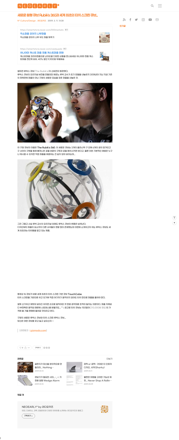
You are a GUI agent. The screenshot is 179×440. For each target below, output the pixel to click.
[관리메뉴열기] (174, 217)
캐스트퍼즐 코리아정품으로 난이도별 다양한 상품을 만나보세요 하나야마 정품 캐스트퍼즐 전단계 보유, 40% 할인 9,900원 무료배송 (56, 57)
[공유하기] (25, 348)
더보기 (109, 359)
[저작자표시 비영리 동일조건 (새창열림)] (46, 348)
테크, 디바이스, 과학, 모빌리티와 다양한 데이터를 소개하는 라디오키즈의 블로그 (52, 411)
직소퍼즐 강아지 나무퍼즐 (33, 33)
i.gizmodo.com (38, 330)
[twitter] (136, 20)
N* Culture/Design (26, 21)
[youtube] (150, 20)
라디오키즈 (41, 21)
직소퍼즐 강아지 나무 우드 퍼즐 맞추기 (37, 37)
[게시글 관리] (28, 348)
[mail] (157, 20)
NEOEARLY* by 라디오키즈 (37, 407)
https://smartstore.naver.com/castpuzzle (41, 49)
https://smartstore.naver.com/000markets (42, 30)
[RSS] (124, 20)
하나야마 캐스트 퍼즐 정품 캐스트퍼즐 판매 (42, 52)
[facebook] (130, 20)
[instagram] (143, 20)
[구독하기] (174, 223)
